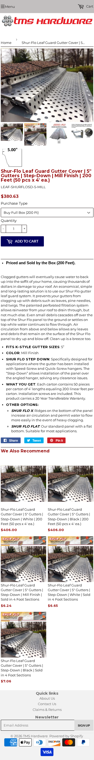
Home (6, 43)
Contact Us (47, 704)
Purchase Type (14, 203)
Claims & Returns (47, 709)
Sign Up (84, 725)
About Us (47, 698)
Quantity (9, 220)
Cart (89, 6)
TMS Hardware (35, 736)
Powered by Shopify (66, 736)
